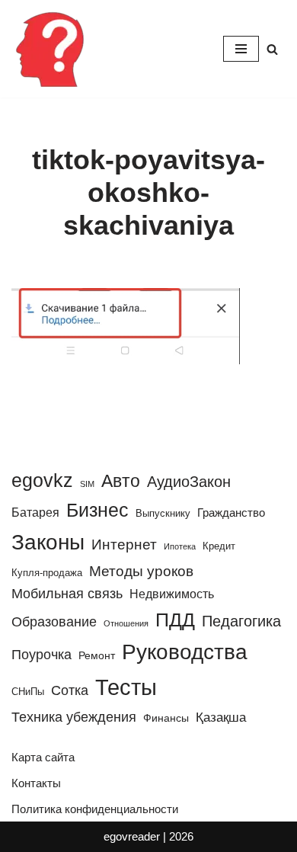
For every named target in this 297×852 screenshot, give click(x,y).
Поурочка (41, 654)
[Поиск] (272, 49)
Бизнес (97, 509)
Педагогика (241, 621)
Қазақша (221, 717)
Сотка (69, 690)
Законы (48, 542)
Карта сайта (43, 757)
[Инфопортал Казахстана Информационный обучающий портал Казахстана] (49, 49)
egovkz (42, 480)
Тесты (126, 687)
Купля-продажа (46, 572)
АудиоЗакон (189, 481)
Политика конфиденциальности (94, 808)
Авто (120, 481)
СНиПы (27, 691)
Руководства (185, 651)
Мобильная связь (67, 593)
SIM (87, 483)
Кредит (219, 546)
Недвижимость (171, 594)
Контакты (36, 783)
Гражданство (231, 512)
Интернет (124, 545)
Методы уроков (141, 570)
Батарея (35, 512)
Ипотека (180, 546)
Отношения (126, 623)
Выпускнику (163, 513)
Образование (54, 621)
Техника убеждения (73, 717)
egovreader (132, 836)
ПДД (175, 619)
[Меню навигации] (241, 49)
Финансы (166, 718)
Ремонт (96, 655)
